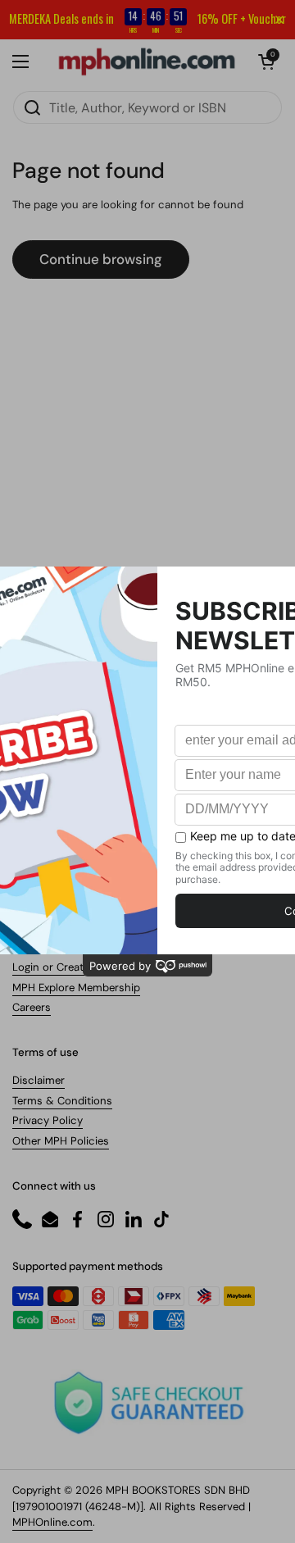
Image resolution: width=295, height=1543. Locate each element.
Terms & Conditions (62, 1101)
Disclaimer (38, 1080)
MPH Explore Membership (76, 988)
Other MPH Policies (60, 1141)
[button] (266, 61)
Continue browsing (100, 259)
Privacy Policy (47, 1120)
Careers (31, 1007)
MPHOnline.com (52, 1522)
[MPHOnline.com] (147, 61)
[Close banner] (279, 19)
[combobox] (147, 107)
